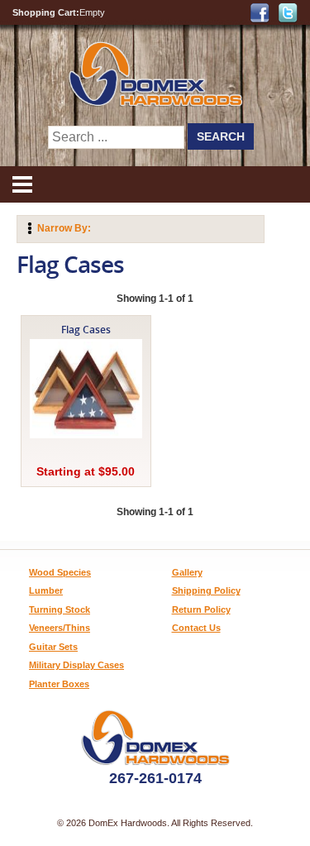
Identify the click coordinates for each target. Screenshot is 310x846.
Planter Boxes (59, 684)
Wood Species (60, 572)
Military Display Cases (76, 665)
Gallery (187, 572)
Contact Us (196, 628)
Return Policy (201, 609)
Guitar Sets (53, 647)
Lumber (46, 590)
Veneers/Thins (59, 628)
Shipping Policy (206, 590)
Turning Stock (59, 609)
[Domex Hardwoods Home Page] (155, 103)
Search (221, 136)
